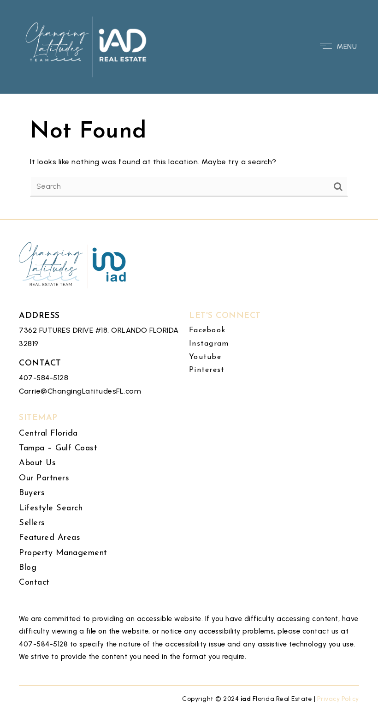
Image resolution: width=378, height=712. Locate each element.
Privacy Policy (338, 698)
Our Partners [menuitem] (44, 478)
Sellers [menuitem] (32, 523)
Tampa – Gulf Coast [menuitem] (58, 448)
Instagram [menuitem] (209, 343)
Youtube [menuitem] (205, 357)
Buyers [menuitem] (32, 493)
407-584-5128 (43, 377)
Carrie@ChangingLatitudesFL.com (80, 391)
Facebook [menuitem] (207, 330)
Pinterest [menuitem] (206, 370)
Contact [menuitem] (34, 583)
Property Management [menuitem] (63, 553)
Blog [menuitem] (27, 568)
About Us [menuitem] (37, 463)
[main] (189, 109)
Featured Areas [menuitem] (49, 538)
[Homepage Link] (87, 46)
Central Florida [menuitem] (48, 434)
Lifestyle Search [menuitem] (51, 508)
